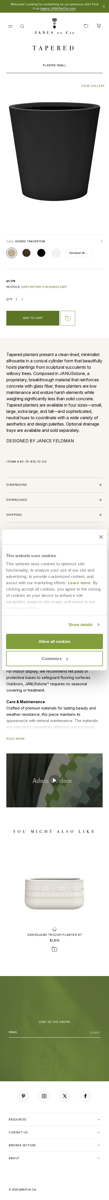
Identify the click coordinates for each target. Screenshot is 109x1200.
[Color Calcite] (56, 253)
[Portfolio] (86, 26)
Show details (81, 624)
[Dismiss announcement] (103, 6)
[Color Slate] (41, 253)
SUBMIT (94, 1032)
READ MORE (15, 739)
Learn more (79, 583)
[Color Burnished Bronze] (26, 253)
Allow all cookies (54, 641)
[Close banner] (101, 537)
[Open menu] (10, 26)
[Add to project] (67, 318)
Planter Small (54, 65)
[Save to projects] (54, 949)
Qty (9, 299)
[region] (54, 780)
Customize (52, 658)
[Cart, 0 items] (99, 26)
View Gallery (93, 86)
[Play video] (54, 780)
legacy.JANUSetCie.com (58, 8)
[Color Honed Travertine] (11, 253)
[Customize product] (54, 929)
